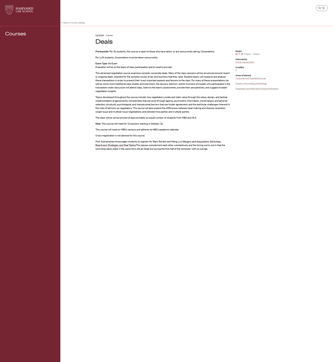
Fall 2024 (99, 35)
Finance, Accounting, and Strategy (251, 83)
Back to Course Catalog (74, 22)
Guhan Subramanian (245, 62)
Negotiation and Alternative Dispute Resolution (257, 88)
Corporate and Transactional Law (251, 78)
